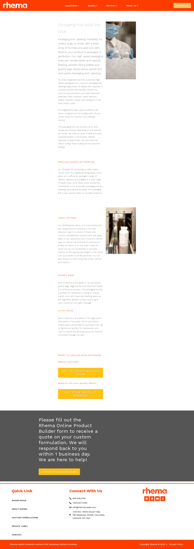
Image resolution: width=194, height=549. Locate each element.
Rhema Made (19, 500)
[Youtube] (157, 498)
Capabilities (71, 5)
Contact (17, 534)
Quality (91, 5)
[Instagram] (162, 498)
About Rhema (19, 509)
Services (110, 5)
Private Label (20, 526)
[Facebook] (146, 498)
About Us (131, 5)
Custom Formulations (25, 517)
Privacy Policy (176, 544)
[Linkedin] (152, 498)
